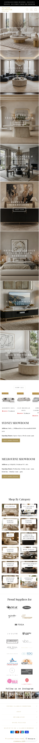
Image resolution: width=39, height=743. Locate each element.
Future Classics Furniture (19, 706)
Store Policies (19, 722)
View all (19, 387)
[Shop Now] (19, 72)
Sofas (8, 34)
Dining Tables (19, 163)
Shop (19, 711)
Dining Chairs (19, 168)
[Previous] (3, 695)
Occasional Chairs (25, 34)
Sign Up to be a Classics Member (19, 728)
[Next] (36, 695)
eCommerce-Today (19, 741)
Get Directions (11, 440)
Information (19, 717)
